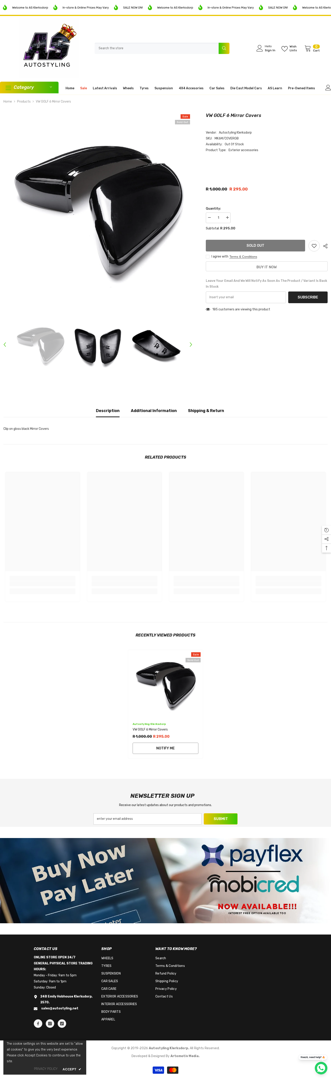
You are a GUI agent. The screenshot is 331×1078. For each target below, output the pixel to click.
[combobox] (157, 48)
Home (7, 101)
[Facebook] (38, 1023)
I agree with (219, 256)
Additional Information (154, 410)
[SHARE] (324, 246)
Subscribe (308, 297)
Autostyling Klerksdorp (235, 132)
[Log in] (328, 87)
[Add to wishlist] (314, 245)
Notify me (165, 748)
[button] (4, 344)
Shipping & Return (206, 410)
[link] (42, 583)
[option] (97, 206)
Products (24, 101)
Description (108, 410)
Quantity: (213, 209)
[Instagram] (50, 1023)
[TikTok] (62, 1023)
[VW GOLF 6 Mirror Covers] (165, 683)
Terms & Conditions (243, 256)
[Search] (162, 48)
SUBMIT (221, 819)
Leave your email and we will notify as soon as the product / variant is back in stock (266, 284)
